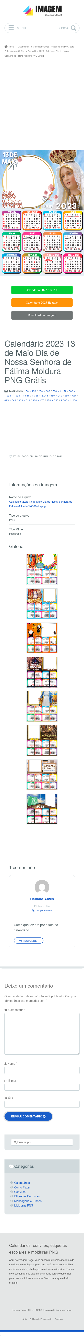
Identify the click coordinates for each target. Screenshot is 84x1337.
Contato (59, 1319)
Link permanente (44, 910)
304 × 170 (38, 400)
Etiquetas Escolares (27, 1196)
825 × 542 (10, 400)
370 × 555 (52, 400)
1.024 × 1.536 (21, 395)
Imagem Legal (19, 1309)
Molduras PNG (23, 1205)
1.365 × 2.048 (40, 395)
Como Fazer (22, 1187)
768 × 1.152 (59, 391)
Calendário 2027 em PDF (42, 290)
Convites (19, 1192)
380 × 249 (56, 395)
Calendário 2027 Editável (42, 302)
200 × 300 (44, 391)
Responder (31, 941)
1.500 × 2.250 (69, 400)
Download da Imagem (42, 315)
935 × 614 (24, 400)
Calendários (22, 1183)
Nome (12, 1063)
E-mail (13, 1080)
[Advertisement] (42, 101)
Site (10, 1098)
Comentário (16, 1010)
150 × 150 (30, 391)
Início (24, 1319)
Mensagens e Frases (28, 1201)
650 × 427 (70, 395)
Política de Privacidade (41, 1319)
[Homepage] (42, 10)
